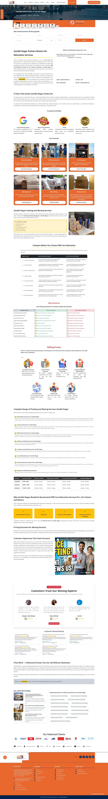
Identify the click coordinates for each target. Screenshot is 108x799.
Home (25, 2)
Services (36, 2)
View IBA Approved (26, 202)
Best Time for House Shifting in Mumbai (34, 705)
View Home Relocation (26, 169)
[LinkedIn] (83, 757)
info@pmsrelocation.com (20, 787)
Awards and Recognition (40, 777)
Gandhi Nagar (47, 60)
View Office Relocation (54, 169)
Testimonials (58, 746)
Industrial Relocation (60, 779)
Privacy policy (79, 769)
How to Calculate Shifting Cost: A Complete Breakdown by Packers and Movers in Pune (34, 696)
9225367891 (22, 79)
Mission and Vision (39, 771)
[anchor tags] (12, 2)
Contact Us (42, 746)
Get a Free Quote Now (94, 2)
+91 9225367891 (77, 57)
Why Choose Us (39, 773)
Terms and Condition (81, 771)
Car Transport (59, 773)
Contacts (53, 2)
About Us (78, 746)
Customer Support (61, 2)
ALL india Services (69, 746)
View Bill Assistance (81, 202)
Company (30, 2)
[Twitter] (87, 757)
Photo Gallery (19, 746)
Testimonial (38, 780)
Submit (84, 40)
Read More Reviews (54, 623)
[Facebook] (80, 757)
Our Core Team (39, 779)
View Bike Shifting (54, 202)
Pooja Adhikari (54, 616)
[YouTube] (93, 757)
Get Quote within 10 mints (97, 794)
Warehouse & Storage (60, 775)
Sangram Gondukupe (28, 616)
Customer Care (88, 746)
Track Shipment (72, 2)
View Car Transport (81, 169)
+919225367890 (18, 785)
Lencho (79, 616)
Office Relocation (59, 771)
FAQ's (50, 746)
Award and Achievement (30, 746)
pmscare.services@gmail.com (21, 789)
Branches (42, 2)
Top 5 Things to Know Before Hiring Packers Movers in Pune (33, 714)
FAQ (36, 775)
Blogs (47, 2)
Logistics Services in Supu (82, 773)
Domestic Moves (59, 777)
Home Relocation (59, 769)
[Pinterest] (90, 757)
